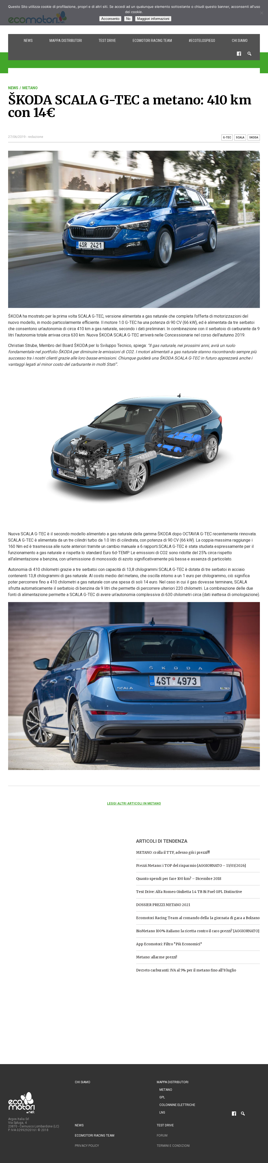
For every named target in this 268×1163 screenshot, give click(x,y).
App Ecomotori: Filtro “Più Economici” (169, 944)
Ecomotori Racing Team (152, 40)
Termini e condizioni (173, 1146)
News (28, 40)
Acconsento (110, 19)
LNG (162, 1112)
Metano (30, 88)
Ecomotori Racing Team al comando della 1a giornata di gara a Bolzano (198, 918)
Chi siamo (240, 40)
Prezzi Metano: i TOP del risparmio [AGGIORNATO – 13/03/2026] (191, 865)
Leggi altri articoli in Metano (134, 803)
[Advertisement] (47, 866)
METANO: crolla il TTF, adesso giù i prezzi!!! (173, 852)
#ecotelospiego (202, 40)
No (128, 19)
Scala (240, 137)
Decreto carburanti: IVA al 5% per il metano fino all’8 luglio (186, 970)
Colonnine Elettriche (177, 1105)
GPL (162, 1097)
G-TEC (227, 137)
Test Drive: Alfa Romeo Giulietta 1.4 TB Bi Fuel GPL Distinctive (189, 892)
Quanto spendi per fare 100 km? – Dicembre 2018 (178, 879)
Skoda (253, 137)
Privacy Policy (87, 1146)
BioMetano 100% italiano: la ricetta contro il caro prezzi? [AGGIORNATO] (197, 931)
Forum (162, 1135)
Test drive (107, 40)
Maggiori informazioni (153, 19)
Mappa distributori (65, 40)
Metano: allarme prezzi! (156, 957)
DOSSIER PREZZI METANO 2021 (163, 905)
